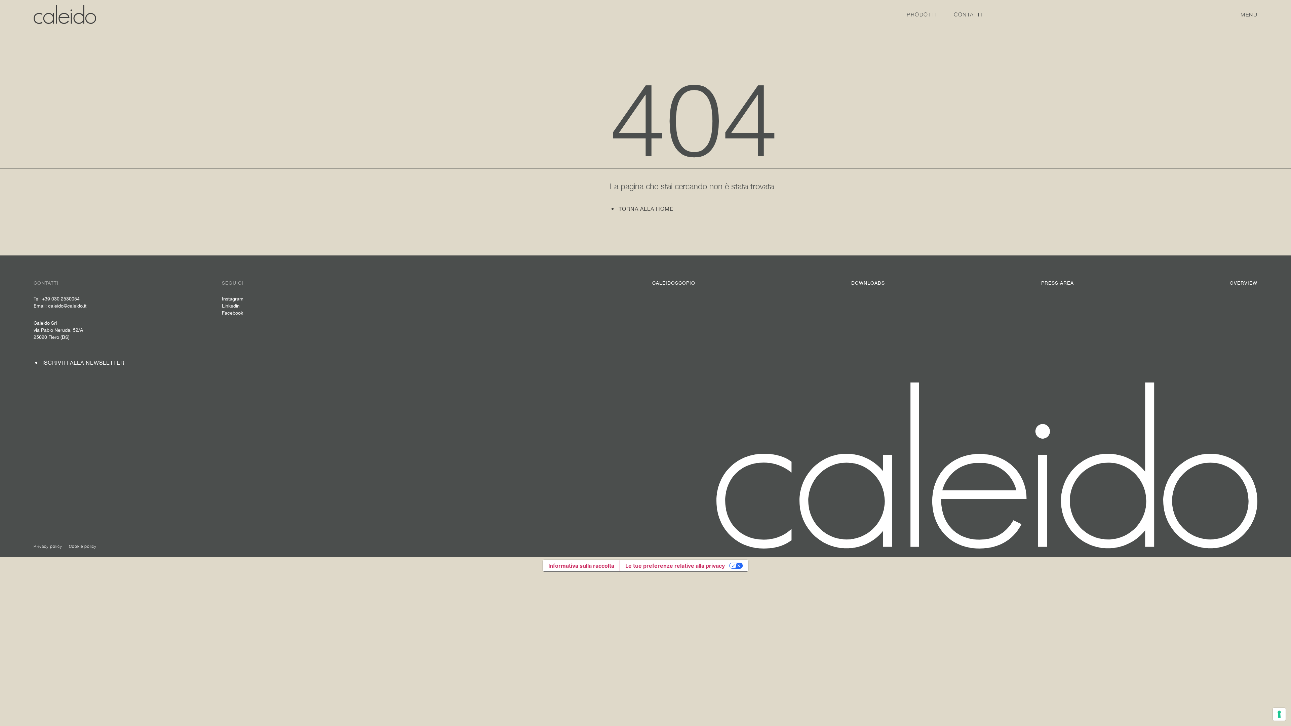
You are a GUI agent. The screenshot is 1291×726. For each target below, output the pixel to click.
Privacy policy (48, 546)
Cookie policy (82, 546)
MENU (1249, 14)
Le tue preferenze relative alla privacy (675, 565)
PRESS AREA (1057, 283)
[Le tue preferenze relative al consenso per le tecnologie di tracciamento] (1279, 714)
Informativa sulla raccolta (581, 565)
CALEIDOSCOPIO (673, 283)
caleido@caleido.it (67, 306)
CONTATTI (968, 14)
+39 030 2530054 (61, 298)
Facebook (232, 313)
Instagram (232, 298)
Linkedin (231, 306)
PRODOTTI (922, 14)
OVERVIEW (1243, 283)
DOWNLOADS (868, 283)
